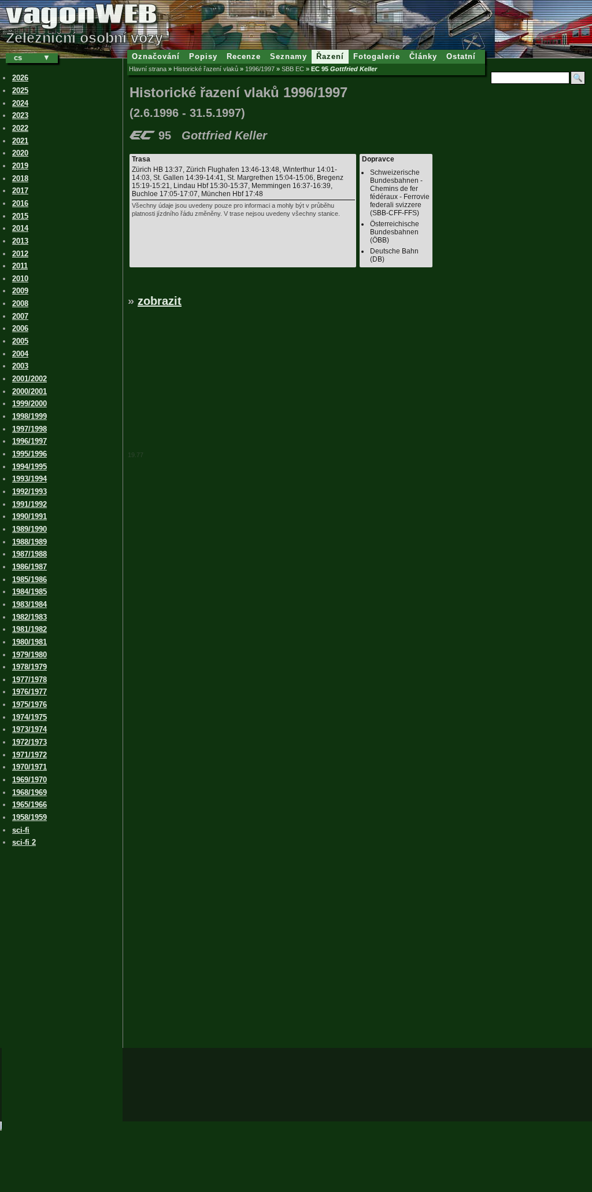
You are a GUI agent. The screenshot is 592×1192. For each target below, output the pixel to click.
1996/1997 (260, 68)
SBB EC (293, 68)
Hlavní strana (147, 68)
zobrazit (160, 301)
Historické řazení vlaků (205, 68)
